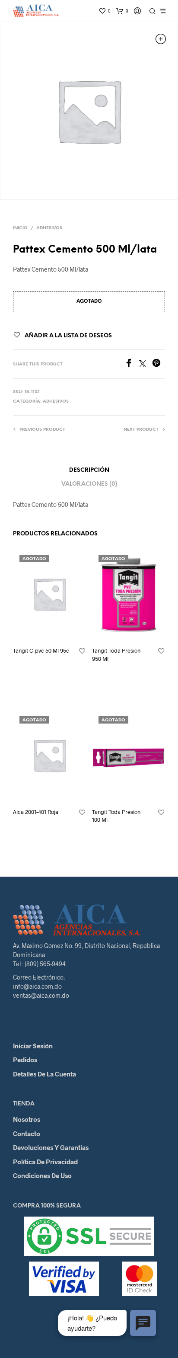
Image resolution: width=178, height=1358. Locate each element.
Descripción (89, 470)
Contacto (26, 1133)
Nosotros (26, 1119)
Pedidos (25, 1059)
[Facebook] (131, 364)
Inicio (20, 228)
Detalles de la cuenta (44, 1074)
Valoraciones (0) (89, 484)
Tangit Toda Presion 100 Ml (116, 815)
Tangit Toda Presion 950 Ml (116, 654)
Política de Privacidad (45, 1162)
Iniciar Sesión (33, 1046)
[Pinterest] (158, 364)
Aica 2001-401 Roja (35, 811)
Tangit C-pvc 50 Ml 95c (41, 650)
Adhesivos (49, 228)
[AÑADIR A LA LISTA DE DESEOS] (82, 651)
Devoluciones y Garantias (51, 1147)
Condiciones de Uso (42, 1175)
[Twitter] (145, 364)
